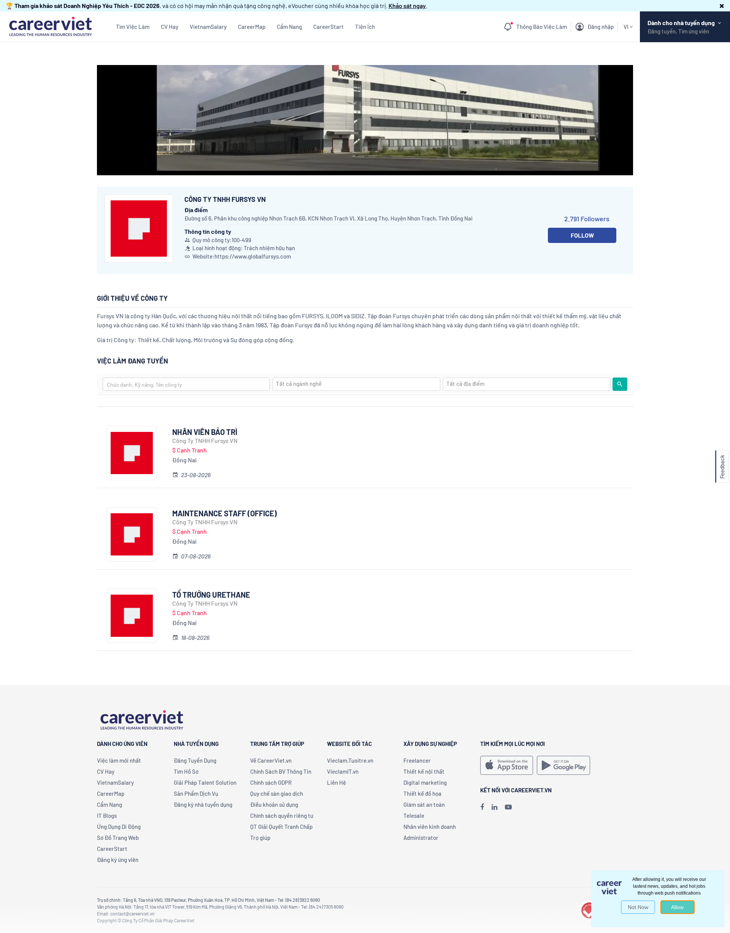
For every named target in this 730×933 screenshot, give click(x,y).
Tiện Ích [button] (365, 26)
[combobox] (186, 384)
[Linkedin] (494, 807)
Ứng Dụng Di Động (119, 826)
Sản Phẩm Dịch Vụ (196, 793)
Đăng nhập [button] (600, 26)
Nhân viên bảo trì (204, 431)
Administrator (420, 837)
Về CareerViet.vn (271, 760)
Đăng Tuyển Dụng (195, 760)
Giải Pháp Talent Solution (205, 782)
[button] (721, 5)
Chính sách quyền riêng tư (281, 815)
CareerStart (328, 26)
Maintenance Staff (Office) (224, 513)
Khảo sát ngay (407, 5)
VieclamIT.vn (343, 771)
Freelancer (417, 760)
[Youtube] (508, 807)
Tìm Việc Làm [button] (132, 26)
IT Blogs (107, 815)
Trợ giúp (260, 837)
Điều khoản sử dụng (274, 804)
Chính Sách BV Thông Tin (280, 771)
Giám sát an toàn (424, 804)
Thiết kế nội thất (423, 771)
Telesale (413, 815)
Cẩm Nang (289, 26)
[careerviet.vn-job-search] (506, 765)
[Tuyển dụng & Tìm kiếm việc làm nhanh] (50, 25)
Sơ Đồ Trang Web (118, 837)
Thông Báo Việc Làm (541, 26)
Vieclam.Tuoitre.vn (350, 760)
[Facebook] (482, 807)
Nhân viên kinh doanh (429, 826)
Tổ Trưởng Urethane (211, 594)
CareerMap (251, 26)
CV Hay (169, 26)
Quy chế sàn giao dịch (276, 793)
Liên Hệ (336, 782)
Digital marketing (425, 782)
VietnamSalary (208, 26)
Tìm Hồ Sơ (186, 771)
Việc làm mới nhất (119, 760)
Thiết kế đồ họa (422, 793)
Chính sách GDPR (271, 782)
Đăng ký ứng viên (117, 859)
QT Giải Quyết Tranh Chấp (281, 826)
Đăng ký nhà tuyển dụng (203, 804)
